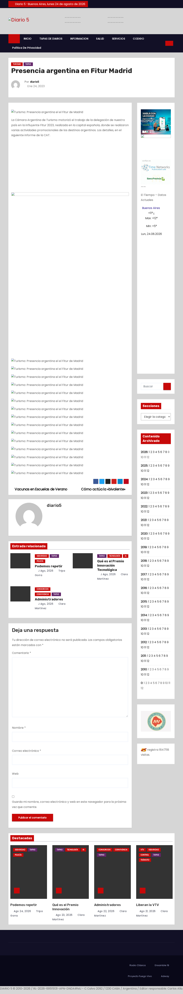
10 (142, 471)
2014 (144, 615)
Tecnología (114, 556)
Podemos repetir (49, 566)
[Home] (14, 38)
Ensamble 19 (162, 965)
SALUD (100, 38)
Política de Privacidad (26, 48)
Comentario (21, 653)
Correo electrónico (26, 751)
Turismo (17, 64)
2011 (143, 656)
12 (148, 471)
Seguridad (42, 556)
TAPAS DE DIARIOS (51, 38)
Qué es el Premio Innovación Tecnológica (110, 565)
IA (126, 556)
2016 (144, 588)
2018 (144, 561)
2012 (144, 642)
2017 (144, 574)
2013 (144, 629)
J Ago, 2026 (45, 570)
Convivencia (43, 594)
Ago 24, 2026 (22, 911)
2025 (144, 466)
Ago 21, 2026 (148, 911)
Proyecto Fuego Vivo (140, 976)
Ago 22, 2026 (106, 911)
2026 (144, 452)
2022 (144, 506)
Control (145, 855)
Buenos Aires (151, 208)
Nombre (19, 728)
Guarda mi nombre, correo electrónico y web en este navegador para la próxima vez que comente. (69, 804)
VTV (142, 849)
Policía (40, 561)
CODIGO (138, 38)
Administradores (49, 599)
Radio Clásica (138, 965)
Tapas (28, 64)
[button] (161, 43)
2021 (144, 520)
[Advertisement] (70, 166)
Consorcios (43, 589)
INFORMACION (79, 38)
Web (15, 774)
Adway (165, 976)
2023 (144, 493)
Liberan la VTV (147, 905)
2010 (144, 669)
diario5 (34, 81)
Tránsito (145, 860)
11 (145, 471)
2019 (144, 547)
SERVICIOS (118, 38)
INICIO (28, 38)
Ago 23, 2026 (64, 915)
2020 (144, 534)
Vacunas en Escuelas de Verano (40, 489)
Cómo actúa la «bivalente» (103, 489)
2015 (144, 602)
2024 (144, 479)
